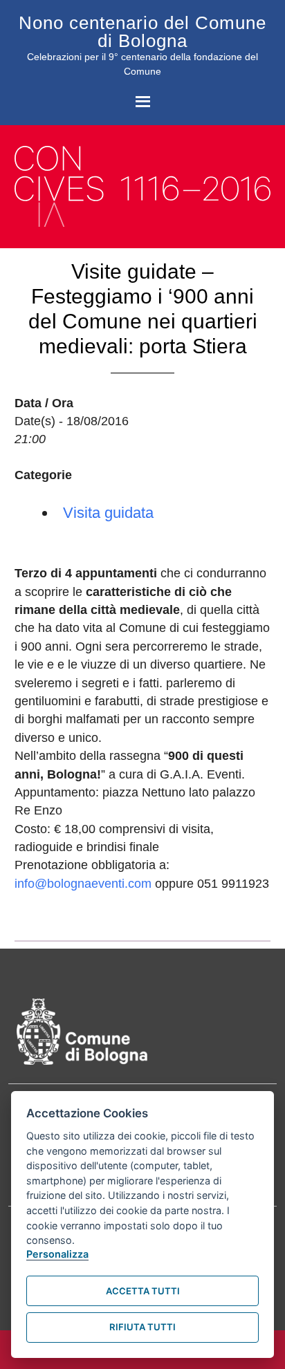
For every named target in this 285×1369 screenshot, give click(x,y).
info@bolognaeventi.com (83, 884)
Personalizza (57, 1254)
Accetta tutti (143, 1290)
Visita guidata (108, 512)
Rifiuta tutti (142, 1326)
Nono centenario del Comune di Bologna (142, 31)
